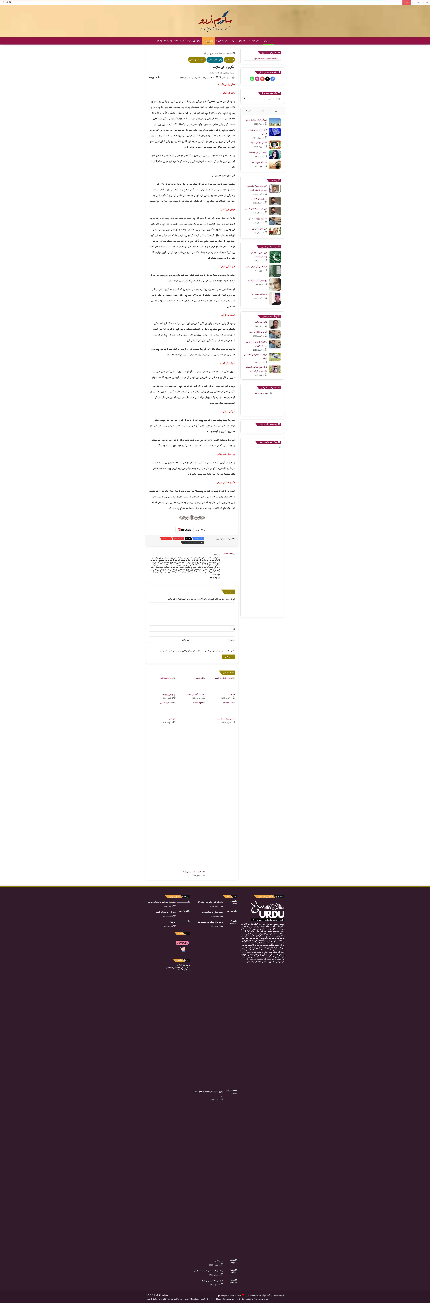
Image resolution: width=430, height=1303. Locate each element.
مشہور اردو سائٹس (181, 1299)
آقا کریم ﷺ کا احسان (258, 218)
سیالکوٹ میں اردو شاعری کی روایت (162, 902)
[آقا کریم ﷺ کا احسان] (275, 221)
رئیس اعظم (219, 1260)
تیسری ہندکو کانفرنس (259, 198)
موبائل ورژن (194, 1299)
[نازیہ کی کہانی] (275, 324)
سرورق (267, 40)
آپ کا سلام (180, 40)
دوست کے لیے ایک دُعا (258, 152)
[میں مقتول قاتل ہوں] (275, 231)
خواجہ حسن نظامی (197, 59)
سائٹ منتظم (226, 78)
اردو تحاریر (209, 40)
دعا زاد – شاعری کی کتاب (166, 912)
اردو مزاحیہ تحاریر (215, 59)
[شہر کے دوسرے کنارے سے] (275, 211)
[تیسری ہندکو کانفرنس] (275, 201)
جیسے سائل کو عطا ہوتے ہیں (212, 912)
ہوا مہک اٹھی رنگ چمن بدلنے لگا (210, 902)
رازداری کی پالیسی (207, 1299)
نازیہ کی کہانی (261, 322)
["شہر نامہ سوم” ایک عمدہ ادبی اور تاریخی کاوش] (275, 188)
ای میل (231, 640)
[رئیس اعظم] (231, 1263)
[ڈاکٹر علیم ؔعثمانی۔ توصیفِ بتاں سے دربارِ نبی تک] (275, 369)
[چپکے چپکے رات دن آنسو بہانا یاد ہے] (231, 1273)
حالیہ (263, 110)
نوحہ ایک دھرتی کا (259, 294)
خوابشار (173, 922)
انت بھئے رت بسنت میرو (226, 719)
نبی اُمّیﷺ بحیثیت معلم (256, 119)
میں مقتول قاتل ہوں (259, 228)
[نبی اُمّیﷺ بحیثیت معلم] (275, 122)
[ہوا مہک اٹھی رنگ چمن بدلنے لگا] (231, 904)
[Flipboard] (184, 529)
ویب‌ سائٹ (186, 640)
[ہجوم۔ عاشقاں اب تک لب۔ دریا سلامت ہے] (231, 1173)
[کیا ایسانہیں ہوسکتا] (162, 684)
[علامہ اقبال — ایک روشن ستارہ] (192, 785)
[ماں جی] (222, 684)
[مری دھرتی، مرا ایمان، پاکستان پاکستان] (275, 257)
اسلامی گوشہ (256, 40)
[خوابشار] (183, 924)
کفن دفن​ (172, 719)
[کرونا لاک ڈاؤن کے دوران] (192, 684)
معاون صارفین (251, 1299)
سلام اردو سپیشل (239, 40)
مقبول (277, 110)
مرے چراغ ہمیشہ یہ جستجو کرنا (210, 922)
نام (233, 629)
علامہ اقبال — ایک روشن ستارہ (194, 871)
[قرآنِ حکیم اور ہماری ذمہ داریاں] (275, 132)
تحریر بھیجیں (263, 1299)
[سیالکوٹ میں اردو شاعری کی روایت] (183, 904)
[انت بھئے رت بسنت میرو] (222, 709)
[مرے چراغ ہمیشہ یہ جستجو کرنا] (231, 1004)
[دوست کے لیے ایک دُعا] (275, 154)
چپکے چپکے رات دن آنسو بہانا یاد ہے (208, 1270)
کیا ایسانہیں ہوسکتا (168, 694)
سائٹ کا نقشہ (151, 1299)
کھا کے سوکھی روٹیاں (258, 142)
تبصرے (248, 110)
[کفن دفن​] (162, 709)
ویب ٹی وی (230, 1299)
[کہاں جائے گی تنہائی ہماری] (275, 271)
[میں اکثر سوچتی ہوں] (275, 164)
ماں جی (232, 694)
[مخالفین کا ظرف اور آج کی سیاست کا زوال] (275, 344)
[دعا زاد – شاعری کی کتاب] (183, 914)
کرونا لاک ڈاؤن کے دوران (196, 694)
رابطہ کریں (241, 1299)
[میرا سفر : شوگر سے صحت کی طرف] (275, 357)
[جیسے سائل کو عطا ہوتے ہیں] (231, 914)
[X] (213, 578)
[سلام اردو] (215, 21)
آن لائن (183, 965)
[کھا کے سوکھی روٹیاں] (275, 145)
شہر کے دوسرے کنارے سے (256, 208)
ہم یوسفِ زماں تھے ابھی (257, 280)
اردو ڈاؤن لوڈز (194, 40)
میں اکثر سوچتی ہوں (259, 162)
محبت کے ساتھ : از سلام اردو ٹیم (229, 1295)
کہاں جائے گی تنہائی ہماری (256, 266)
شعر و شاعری (223, 40)
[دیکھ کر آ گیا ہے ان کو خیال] (231, 1283)
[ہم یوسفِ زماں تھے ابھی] (275, 284)
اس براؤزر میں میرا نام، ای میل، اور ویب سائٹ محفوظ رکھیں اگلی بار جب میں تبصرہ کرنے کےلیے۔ (195, 650)
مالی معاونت (220, 1299)
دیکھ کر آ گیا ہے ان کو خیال (212, 1280)
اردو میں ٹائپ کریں (165, 1299)
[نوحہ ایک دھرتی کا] (275, 298)
